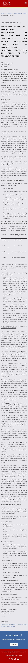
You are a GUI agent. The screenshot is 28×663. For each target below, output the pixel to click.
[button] (25, 3)
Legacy (20, 655)
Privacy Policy (9, 655)
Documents (9, 13)
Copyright (15, 655)
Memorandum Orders (20, 13)
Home (2, 13)
